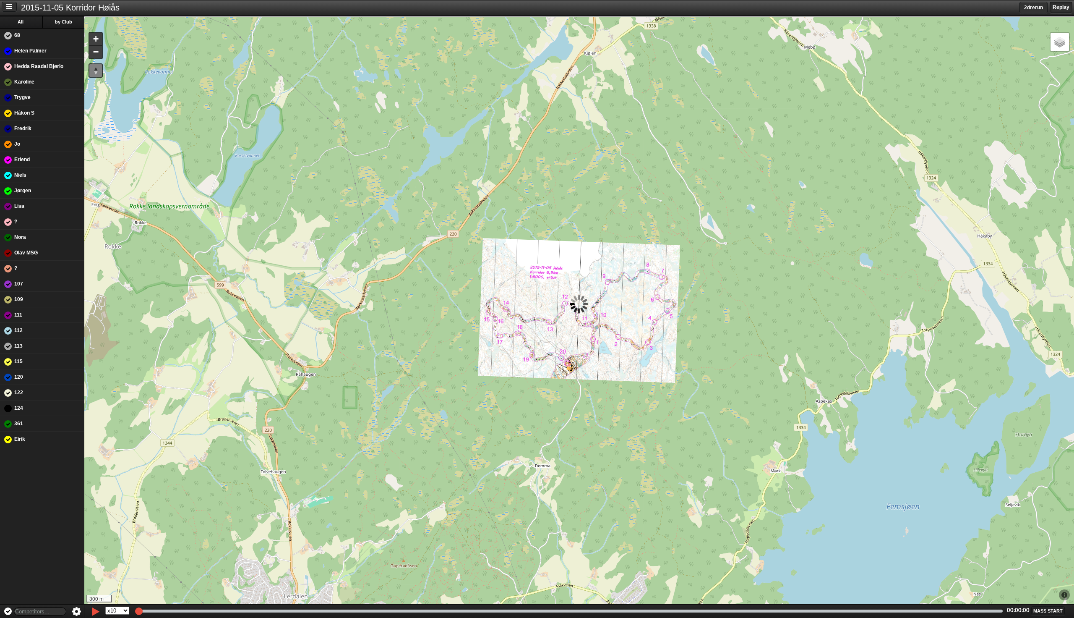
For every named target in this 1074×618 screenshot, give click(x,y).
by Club (63, 21)
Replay (1061, 7)
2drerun (1033, 7)
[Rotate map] (95, 70)
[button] (95, 39)
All (20, 21)
